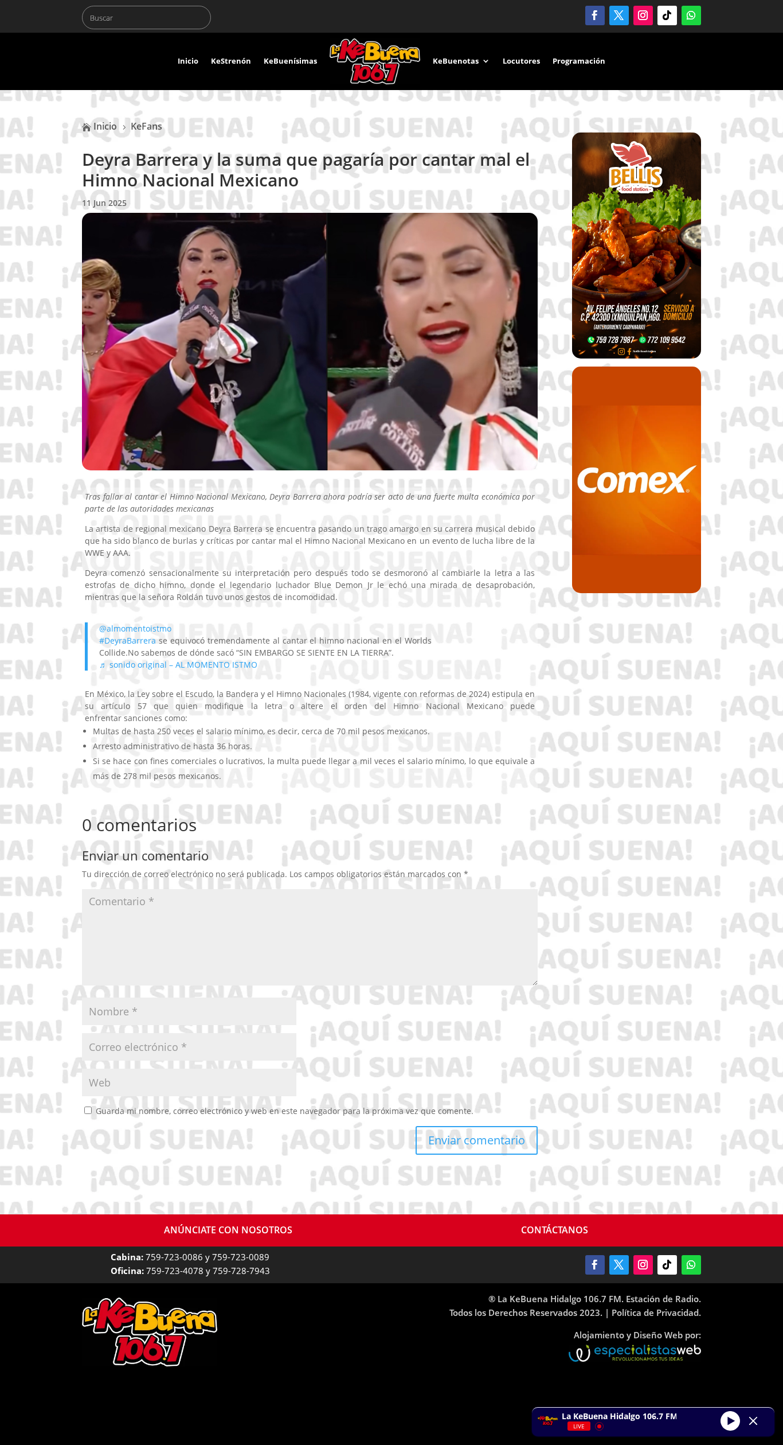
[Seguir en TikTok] (667, 15)
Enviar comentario (476, 1140)
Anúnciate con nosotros (228, 1230)
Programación (579, 61)
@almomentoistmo (135, 628)
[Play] (730, 1420)
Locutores (521, 61)
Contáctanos (554, 1230)
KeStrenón (231, 61)
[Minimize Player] (753, 1421)
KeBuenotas (456, 61)
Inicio (188, 61)
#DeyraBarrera (127, 640)
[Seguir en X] (619, 15)
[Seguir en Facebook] (595, 15)
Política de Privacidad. (656, 1312)
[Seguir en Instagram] (643, 15)
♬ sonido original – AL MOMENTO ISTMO (178, 664)
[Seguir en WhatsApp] (691, 15)
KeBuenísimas (290, 61)
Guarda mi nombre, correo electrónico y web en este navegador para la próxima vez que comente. (284, 1110)
